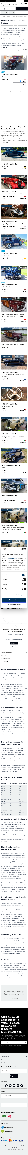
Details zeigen (19, 595)
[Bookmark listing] (24, 57)
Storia (15, 25)
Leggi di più (4, 47)
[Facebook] (6, 1085)
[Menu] (21, 4)
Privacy (24, 1145)
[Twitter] (10, 1085)
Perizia (3, 72)
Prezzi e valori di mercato (7, 25)
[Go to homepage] (9, 4)
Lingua (3, 1092)
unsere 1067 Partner (11, 558)
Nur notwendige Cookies (14, 604)
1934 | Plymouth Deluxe (9, 74)
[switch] (24, 579)
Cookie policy (14, 1147)
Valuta (3, 1101)
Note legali (4, 1145)
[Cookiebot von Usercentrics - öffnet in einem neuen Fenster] (20, 549)
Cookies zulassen (14, 599)
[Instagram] (18, 1085)
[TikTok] (21, 1085)
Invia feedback (14, 998)
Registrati (13, 646)
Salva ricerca (22, 9)
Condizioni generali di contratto (14, 1145)
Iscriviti (24, 1043)
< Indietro (3, 16)
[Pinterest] (14, 1085)
